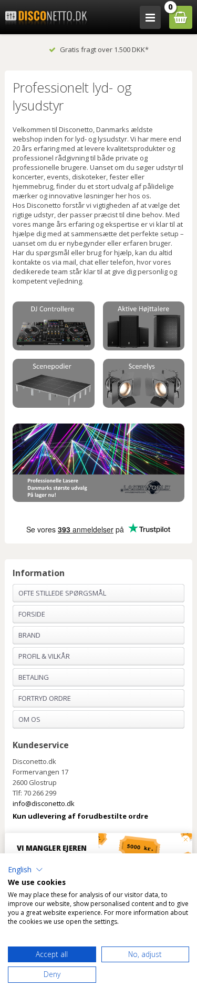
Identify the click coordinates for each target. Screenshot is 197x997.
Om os (29, 719)
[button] (25, 869)
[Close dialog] (185, 839)
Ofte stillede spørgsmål (62, 593)
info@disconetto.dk (44, 803)
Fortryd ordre (44, 698)
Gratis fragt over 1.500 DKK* (104, 49)
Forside (31, 614)
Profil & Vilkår (44, 656)
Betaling (33, 677)
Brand (29, 635)
